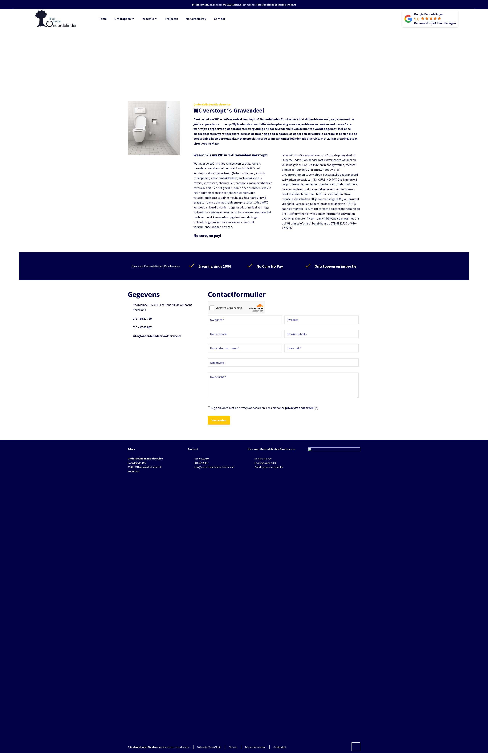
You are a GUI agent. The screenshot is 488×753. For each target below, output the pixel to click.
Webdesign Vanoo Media (209, 747)
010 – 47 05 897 (142, 327)
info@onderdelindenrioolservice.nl (156, 336)
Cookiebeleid (279, 747)
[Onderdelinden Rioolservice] (56, 18)
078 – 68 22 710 (142, 318)
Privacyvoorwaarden (255, 747)
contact (342, 218)
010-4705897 (201, 463)
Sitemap (233, 747)
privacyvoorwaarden (299, 408)
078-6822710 (201, 458)
